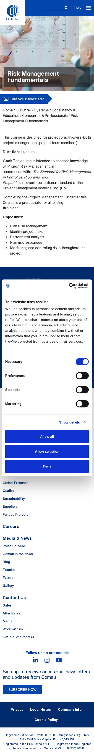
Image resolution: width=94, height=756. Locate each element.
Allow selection (47, 451)
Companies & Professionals (45, 115)
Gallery (8, 585)
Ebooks (9, 570)
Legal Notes (40, 709)
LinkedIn (35, 660)
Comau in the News (18, 554)
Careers (11, 526)
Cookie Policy (46, 719)
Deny (47, 466)
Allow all (47, 436)
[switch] (82, 375)
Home (8, 110)
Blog (6, 562)
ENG (77, 8)
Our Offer (23, 110)
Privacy (17, 709)
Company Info (70, 709)
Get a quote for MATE (20, 637)
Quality (8, 491)
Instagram (47, 660)
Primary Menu (88, 8)
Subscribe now (22, 689)
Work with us (13, 629)
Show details (69, 422)
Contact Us (14, 597)
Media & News (17, 538)
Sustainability (14, 499)
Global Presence (15, 483)
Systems (41, 110)
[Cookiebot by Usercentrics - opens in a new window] (69, 286)
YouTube (59, 660)
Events (8, 578)
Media (8, 621)
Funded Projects (15, 514)
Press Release (14, 546)
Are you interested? (27, 99)
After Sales (11, 613)
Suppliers (10, 506)
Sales (7, 605)
